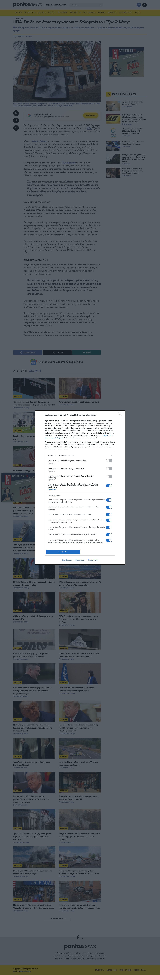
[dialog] (80, 487)
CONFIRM (63, 552)
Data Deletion (67, 560)
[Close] (120, 415)
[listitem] (80, 455)
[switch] (109, 460)
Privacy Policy (93, 560)
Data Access (80, 560)
